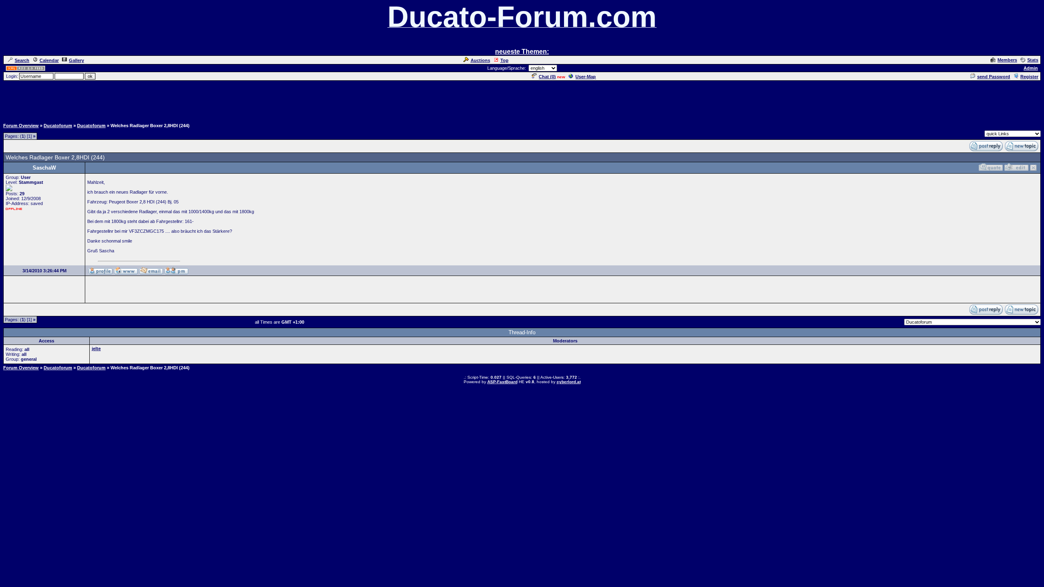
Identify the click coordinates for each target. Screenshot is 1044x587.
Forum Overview (21, 125)
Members (1007, 59)
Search (22, 60)
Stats (1032, 59)
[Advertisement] (522, 100)
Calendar (49, 60)
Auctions (480, 60)
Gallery (76, 60)
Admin (1031, 68)
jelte (96, 348)
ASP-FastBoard (502, 382)
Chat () (547, 76)
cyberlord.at (569, 382)
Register (1029, 76)
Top (504, 60)
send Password (993, 76)
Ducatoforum (58, 125)
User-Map (585, 76)
